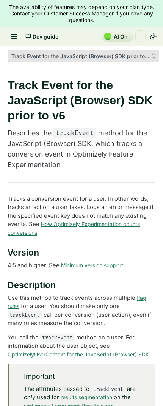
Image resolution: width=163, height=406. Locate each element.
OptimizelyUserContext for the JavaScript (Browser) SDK (78, 354)
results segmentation (86, 397)
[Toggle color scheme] (153, 36)
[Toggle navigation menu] (14, 36)
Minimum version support (92, 265)
